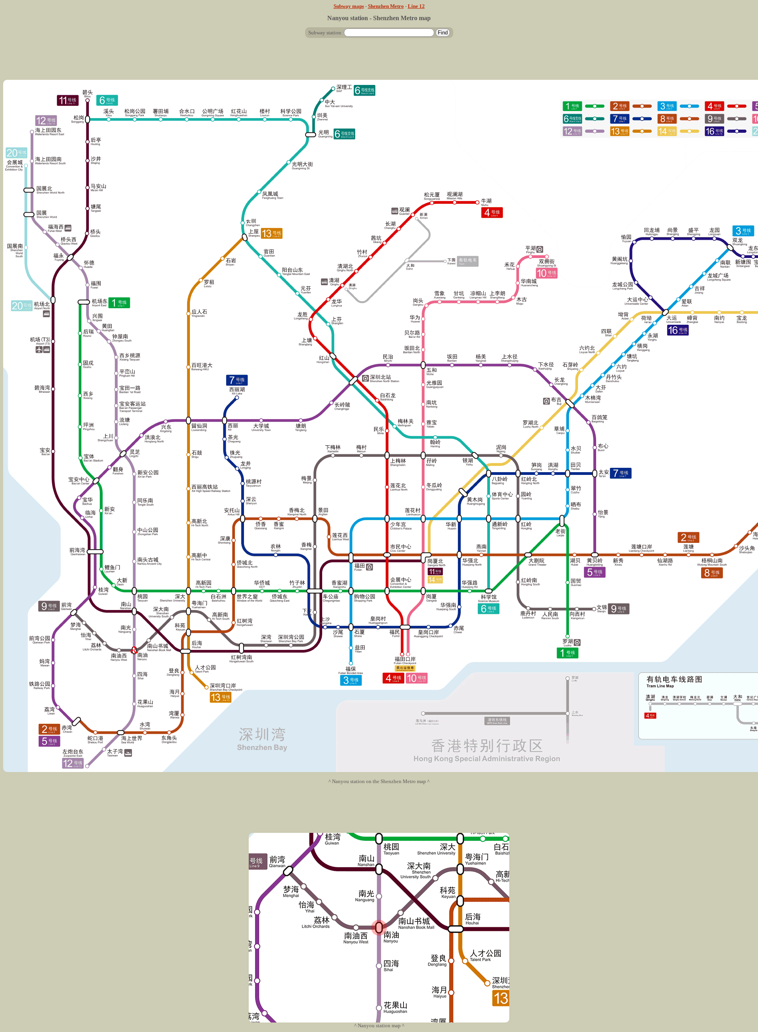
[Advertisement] (379, 62)
